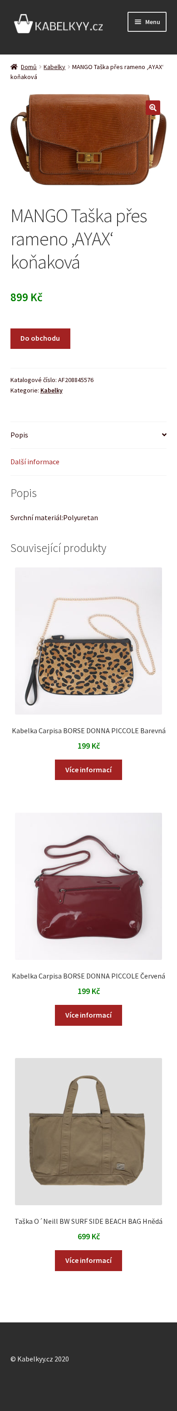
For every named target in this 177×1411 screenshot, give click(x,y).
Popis (19, 434)
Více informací (88, 769)
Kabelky (54, 67)
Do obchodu (40, 338)
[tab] (88, 435)
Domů (29, 67)
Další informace (34, 461)
